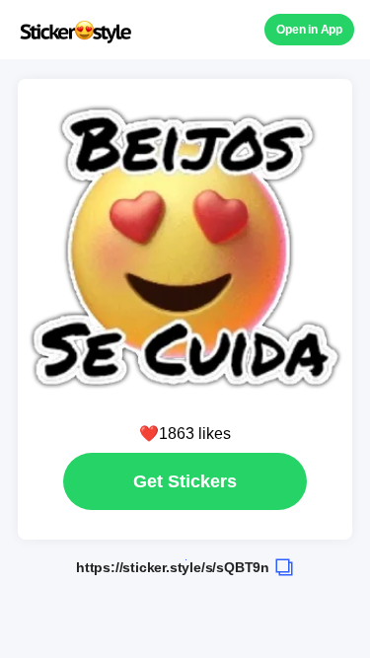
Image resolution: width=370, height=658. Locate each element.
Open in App (309, 30)
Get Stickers (185, 481)
